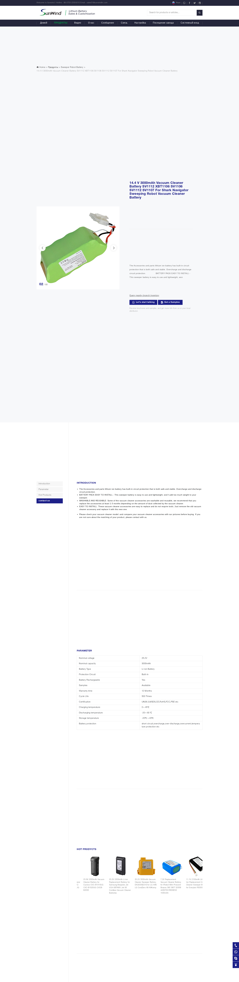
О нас (91, 23)
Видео (77, 23)
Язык (178, 3)
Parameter (44, 489)
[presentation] (42, 248)
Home (42, 67)
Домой (43, 23)
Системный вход (190, 23)
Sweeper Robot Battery (72, 67)
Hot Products (45, 495)
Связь (124, 23)
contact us (44, 501)
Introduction (44, 484)
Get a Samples (172, 302)
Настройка (140, 23)
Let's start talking (145, 302)
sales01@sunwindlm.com (97, 3)
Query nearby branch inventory (144, 296)
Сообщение (107, 23)
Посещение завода (163, 23)
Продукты (60, 23)
